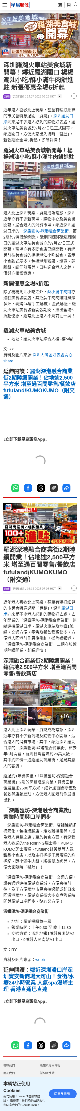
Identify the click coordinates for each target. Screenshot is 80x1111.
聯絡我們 (9, 1065)
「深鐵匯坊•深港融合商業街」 (46, 231)
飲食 (7, 589)
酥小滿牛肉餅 (59, 292)
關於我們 (9, 1073)
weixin (40, 959)
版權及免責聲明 (50, 1065)
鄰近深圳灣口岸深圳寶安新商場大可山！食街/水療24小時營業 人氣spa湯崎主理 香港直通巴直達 (38, 979)
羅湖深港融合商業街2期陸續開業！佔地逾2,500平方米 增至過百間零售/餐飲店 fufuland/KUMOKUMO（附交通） (39, 384)
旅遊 (7, 96)
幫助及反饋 (47, 1073)
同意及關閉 (62, 1094)
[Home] (20, 4)
